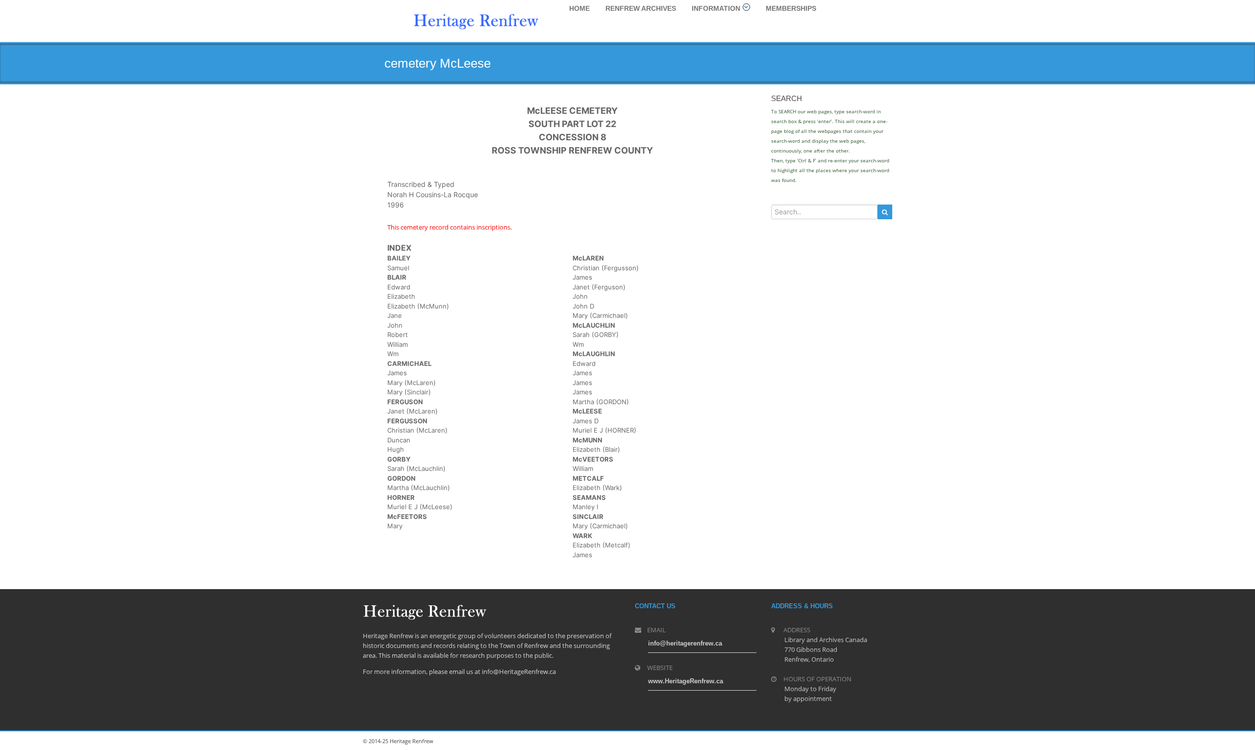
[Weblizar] (476, 20)
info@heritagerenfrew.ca (685, 643)
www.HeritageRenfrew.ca (685, 681)
